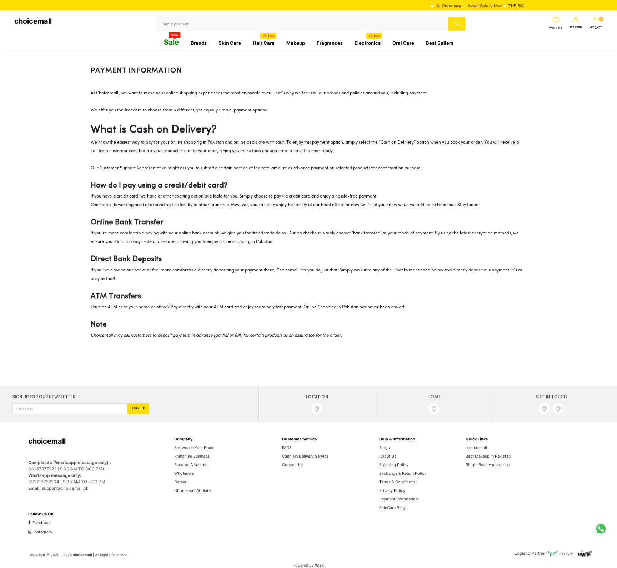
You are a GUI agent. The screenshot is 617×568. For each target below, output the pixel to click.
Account (575, 27)
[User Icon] (576, 20)
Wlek (319, 565)
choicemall (33, 21)
